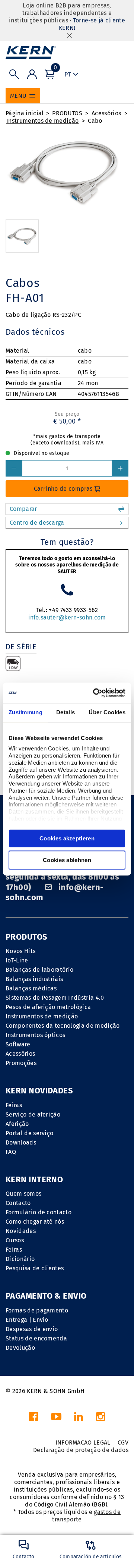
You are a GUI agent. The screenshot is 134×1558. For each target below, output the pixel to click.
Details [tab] (65, 712)
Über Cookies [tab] (107, 712)
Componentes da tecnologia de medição (63, 1025)
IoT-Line (17, 960)
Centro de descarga (37, 522)
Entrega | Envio (27, 1319)
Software (18, 1044)
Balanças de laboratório (39, 969)
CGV (123, 1442)
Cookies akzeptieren (67, 838)
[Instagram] (100, 1418)
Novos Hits (20, 951)
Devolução (20, 1347)
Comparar (23, 508)
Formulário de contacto (38, 1212)
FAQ (11, 1151)
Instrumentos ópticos (35, 1035)
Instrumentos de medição (42, 120)
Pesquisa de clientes (35, 1268)
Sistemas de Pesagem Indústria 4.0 (55, 997)
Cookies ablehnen (67, 860)
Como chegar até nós (35, 1221)
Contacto (18, 1202)
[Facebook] (33, 1418)
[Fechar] (70, 35)
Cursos (15, 1240)
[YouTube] (56, 1418)
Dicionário (20, 1258)
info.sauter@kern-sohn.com (67, 617)
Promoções (21, 1063)
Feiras (14, 1105)
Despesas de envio (32, 1329)
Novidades (21, 1230)
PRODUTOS (67, 113)
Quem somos (23, 1193)
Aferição (17, 1123)
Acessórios (106, 113)
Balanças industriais (34, 979)
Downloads (21, 1142)
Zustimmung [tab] (25, 712)
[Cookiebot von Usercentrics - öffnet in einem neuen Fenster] (94, 693)
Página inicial (25, 113)
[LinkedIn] (78, 1418)
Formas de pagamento (37, 1310)
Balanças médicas (31, 988)
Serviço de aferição (33, 1114)
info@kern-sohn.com (54, 892)
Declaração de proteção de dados (80, 1450)
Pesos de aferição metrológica (48, 1007)
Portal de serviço (29, 1133)
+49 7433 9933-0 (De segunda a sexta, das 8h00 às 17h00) (62, 877)
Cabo (95, 120)
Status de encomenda (36, 1338)
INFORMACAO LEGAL (83, 1442)
